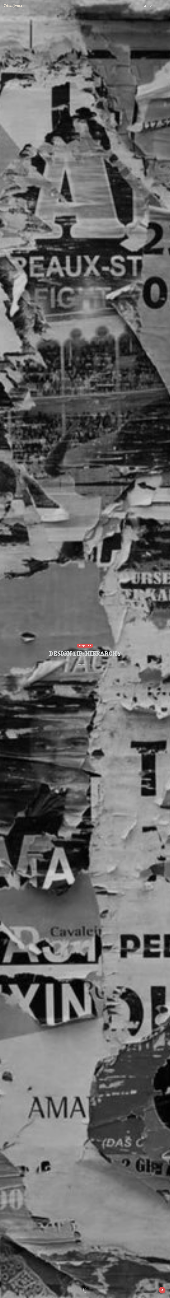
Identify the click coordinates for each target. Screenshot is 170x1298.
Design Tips (85, 645)
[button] (164, 6)
